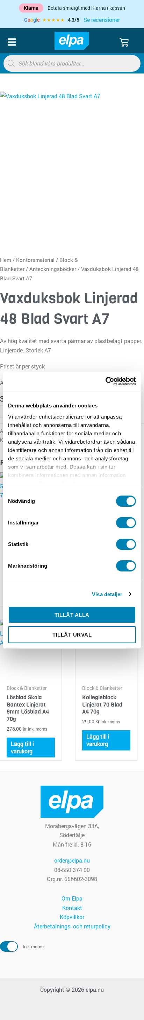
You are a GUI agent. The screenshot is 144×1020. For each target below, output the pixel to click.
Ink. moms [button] (33, 946)
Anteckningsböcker (52, 269)
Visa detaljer (107, 594)
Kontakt (72, 907)
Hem (5, 260)
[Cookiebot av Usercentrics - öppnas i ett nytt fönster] (105, 381)
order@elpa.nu (72, 860)
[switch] (126, 522)
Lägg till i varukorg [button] (22, 747)
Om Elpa (72, 898)
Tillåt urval (72, 635)
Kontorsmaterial (35, 260)
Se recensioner (102, 19)
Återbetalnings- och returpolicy (72, 926)
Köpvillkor (72, 916)
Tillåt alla (72, 615)
